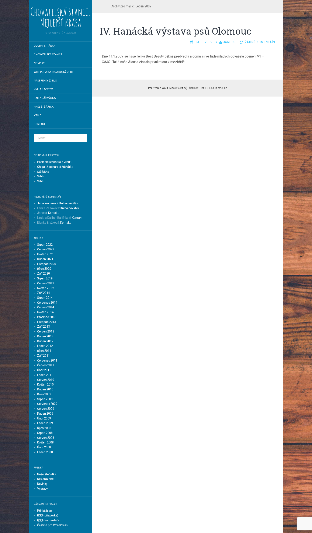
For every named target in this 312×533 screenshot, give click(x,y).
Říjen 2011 (44, 350)
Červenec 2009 (47, 403)
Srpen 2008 (45, 433)
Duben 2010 (45, 389)
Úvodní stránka (44, 45)
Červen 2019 (45, 283)
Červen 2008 (45, 437)
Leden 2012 (45, 346)
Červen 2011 (45, 365)
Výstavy (42, 488)
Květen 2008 (45, 442)
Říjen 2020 (44, 268)
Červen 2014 (45, 307)
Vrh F (40, 176)
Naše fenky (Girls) (46, 80)
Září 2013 (43, 326)
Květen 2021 (45, 254)
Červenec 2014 (47, 302)
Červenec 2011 (47, 360)
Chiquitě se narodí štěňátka (55, 166)
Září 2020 (43, 273)
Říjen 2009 (44, 394)
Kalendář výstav (45, 98)
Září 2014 (43, 293)
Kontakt (39, 124)
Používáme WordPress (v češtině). (168, 88)
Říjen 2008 (44, 428)
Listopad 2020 (46, 264)
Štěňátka (43, 171)
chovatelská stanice (48, 54)
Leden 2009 (45, 423)
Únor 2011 (44, 370)
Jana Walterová (47, 203)
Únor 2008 (44, 447)
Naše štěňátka (43, 106)
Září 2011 (43, 355)
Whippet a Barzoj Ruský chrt (53, 71)
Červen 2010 (45, 380)
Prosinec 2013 (46, 317)
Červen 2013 (45, 331)
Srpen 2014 (45, 297)
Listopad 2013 (46, 322)
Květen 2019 (45, 288)
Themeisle (221, 88)
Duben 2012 (45, 341)
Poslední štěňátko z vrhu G (54, 162)
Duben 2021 (45, 259)
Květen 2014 (45, 312)
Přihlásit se (44, 510)
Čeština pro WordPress (52, 525)
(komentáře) (48, 520)
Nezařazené (45, 479)
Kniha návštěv (43, 89)
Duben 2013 (45, 336)
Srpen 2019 (45, 278)
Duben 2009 (45, 413)
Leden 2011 (45, 375)
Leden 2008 (45, 452)
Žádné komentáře (260, 42)
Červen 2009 (45, 408)
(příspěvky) (47, 515)
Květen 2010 (45, 384)
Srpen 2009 (45, 399)
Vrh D (37, 115)
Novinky (39, 63)
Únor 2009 (44, 418)
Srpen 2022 (45, 244)
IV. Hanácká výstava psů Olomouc (175, 31)
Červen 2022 (45, 249)
